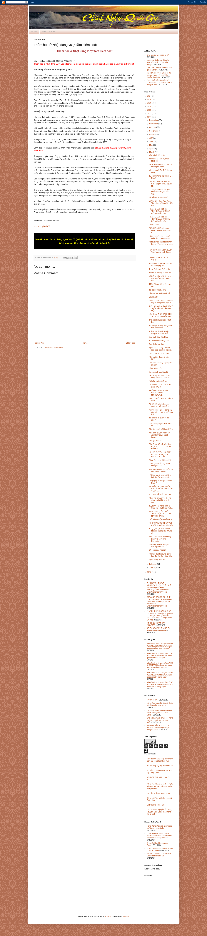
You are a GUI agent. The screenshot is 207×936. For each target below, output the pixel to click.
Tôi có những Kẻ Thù (157, 290)
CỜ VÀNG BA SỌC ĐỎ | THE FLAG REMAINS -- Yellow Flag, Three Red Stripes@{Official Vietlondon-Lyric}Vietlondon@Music (159, 601)
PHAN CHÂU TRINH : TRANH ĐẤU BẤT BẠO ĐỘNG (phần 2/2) (159, 211)
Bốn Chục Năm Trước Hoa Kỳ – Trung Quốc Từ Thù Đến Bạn (160, 446)
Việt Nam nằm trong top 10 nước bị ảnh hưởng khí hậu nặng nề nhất (158, 727)
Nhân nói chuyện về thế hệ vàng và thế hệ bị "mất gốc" (160, 500)
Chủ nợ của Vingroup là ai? (158, 55)
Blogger (126, 916)
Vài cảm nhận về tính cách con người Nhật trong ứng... (160, 278)
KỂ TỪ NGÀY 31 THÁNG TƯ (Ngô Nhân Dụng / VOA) (158, 629)
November (153, 124)
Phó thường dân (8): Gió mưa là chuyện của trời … (161, 470)
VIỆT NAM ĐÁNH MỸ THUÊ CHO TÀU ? (160, 386)
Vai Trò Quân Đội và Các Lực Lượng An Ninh (161, 165)
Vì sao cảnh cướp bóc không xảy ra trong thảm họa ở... (161, 301)
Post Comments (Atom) (54, 347)
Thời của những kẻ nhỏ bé (160, 273)
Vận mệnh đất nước (157, 155)
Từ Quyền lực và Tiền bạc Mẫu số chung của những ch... (160, 531)
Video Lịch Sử (48, 31)
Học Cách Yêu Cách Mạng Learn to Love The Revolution (160, 539)
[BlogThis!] (67, 257)
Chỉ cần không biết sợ (158, 381)
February (153, 564)
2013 (149, 110)
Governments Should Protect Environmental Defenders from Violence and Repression (159, 835)
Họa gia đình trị (155, 441)
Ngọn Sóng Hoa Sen (157, 559)
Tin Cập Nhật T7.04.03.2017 (158, 793)
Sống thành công (156, 368)
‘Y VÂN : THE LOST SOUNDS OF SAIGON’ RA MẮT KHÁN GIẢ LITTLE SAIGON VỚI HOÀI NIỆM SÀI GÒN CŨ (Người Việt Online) (160, 615)
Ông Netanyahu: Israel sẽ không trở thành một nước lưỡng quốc (160, 720)
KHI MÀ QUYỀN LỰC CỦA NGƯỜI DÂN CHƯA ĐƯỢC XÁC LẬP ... (160, 454)
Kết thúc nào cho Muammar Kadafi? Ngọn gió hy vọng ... (161, 244)
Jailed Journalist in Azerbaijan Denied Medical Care (159, 854)
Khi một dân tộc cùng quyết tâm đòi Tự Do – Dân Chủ (160, 555)
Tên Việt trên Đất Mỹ (157, 550)
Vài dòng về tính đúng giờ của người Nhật (159, 545)
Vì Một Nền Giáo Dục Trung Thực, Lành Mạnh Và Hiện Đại (161, 203)
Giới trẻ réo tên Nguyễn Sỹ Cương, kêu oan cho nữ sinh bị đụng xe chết (159, 82)
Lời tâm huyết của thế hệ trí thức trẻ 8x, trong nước (160, 476)
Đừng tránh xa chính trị (158, 372)
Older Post (130, 343)
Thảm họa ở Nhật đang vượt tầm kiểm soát (160, 327)
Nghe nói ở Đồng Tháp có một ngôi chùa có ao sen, (160, 349)
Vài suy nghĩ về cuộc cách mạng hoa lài (159, 465)
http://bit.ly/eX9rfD (42, 226)
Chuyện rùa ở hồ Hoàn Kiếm (161, 429)
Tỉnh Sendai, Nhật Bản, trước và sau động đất (161, 264)
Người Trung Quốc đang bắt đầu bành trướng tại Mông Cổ (161, 412)
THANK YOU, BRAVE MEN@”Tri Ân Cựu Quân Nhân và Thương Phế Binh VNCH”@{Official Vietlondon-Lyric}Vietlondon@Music (159, 587)
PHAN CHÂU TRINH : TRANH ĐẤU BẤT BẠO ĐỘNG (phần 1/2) (159, 219)
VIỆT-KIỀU (153, 297)
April (151, 149)
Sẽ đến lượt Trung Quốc (159, 197)
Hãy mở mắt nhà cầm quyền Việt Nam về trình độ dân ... (160, 252)
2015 (149, 103)
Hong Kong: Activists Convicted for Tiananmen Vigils (159, 827)
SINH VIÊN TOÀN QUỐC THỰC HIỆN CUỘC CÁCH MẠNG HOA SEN (161, 514)
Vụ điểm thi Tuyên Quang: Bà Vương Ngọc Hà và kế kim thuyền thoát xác (159, 75)
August (152, 134)
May (151, 145)
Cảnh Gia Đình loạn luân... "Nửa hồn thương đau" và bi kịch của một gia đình (160, 786)
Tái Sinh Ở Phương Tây (159, 341)
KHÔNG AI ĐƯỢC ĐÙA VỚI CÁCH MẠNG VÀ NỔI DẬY (161, 524)
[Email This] (64, 257)
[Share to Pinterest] (76, 257)
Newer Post (39, 343)
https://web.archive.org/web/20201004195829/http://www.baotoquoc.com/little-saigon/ (160, 655)
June (151, 141)
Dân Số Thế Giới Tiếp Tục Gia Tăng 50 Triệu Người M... (160, 184)
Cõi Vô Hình (154, 225)
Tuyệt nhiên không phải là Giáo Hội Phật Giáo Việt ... (161, 507)
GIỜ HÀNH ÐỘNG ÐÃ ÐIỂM (160, 519)
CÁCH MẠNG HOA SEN (159, 353)
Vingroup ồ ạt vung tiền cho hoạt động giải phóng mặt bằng (158, 62)
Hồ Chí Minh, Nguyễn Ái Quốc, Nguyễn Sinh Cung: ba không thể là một (159, 812)
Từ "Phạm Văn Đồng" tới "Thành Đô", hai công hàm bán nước (160, 760)
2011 (149, 117)
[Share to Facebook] (73, 257)
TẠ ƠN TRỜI (152, 700)
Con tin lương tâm (156, 344)
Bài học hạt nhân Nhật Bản (160, 293)
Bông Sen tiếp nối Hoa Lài (160, 460)
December (153, 120)
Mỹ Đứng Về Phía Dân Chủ (160, 494)
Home (34, 31)
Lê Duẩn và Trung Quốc (156, 805)
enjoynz (108, 916)
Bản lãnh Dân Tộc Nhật (158, 337)
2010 (149, 572)
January (152, 568)
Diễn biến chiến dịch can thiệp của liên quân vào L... (159, 230)
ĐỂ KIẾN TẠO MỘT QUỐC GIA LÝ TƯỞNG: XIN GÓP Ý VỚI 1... (160, 488)
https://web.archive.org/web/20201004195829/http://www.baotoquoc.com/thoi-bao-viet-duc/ (160, 646)
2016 (149, 99)
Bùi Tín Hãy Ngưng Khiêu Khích (160, 766)
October (152, 127)
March (152, 152)
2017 (149, 96)
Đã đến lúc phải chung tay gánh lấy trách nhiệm (159, 405)
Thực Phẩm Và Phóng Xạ (159, 269)
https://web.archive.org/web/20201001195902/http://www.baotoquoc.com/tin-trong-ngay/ (160, 684)
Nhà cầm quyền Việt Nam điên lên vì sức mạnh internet (159, 435)
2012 (149, 114)
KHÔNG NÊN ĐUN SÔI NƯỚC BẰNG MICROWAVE (158, 392)
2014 (149, 106)
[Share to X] (70, 257)
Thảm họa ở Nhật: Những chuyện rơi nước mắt (159, 332)
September (154, 131)
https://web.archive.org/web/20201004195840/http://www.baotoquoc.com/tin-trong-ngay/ (160, 675)
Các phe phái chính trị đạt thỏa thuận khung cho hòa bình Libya (159, 712)
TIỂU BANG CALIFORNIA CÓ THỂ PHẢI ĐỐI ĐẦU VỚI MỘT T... (161, 308)
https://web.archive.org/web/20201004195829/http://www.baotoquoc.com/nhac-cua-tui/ (160, 665)
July (151, 138)
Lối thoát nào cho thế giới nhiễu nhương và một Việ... (159, 192)
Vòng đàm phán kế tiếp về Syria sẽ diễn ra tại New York (160, 704)
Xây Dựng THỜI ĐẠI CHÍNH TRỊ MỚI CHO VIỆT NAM (160, 315)
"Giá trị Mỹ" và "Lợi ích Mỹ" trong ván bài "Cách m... (160, 376)
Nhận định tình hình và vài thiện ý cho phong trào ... (160, 237)
